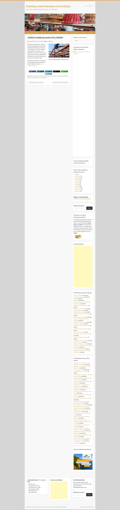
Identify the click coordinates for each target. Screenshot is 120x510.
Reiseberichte (51, 32)
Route (54, 75)
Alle (46, 41)
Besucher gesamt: (32, 489)
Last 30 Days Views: (32, 485)
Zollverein (44, 77)
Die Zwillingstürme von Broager (35, 82)
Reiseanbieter (66, 32)
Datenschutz (83, 32)
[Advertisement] (83, 267)
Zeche (40, 77)
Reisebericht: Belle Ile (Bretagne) (81, 305)
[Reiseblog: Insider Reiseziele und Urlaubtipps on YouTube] (89, 6)
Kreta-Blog (77, 184)
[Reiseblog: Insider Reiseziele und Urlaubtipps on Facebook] (85, 6)
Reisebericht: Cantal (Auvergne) (81, 337)
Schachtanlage (65, 75)
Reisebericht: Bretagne (79, 297)
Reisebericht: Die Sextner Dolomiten (82, 325)
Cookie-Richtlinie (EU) (78, 310)
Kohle (47, 75)
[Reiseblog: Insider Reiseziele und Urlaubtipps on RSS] (93, 6)
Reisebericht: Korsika (78, 323)
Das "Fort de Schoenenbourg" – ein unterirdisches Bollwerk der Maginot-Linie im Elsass (83, 421)
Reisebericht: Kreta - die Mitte (80, 322)
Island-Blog (77, 182)
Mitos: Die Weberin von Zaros (80, 404)
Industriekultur (43, 75)
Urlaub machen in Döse (79, 369)
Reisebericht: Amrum (78, 332)
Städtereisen (77, 191)
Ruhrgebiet (58, 75)
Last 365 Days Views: (33, 487)
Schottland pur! (78, 189)
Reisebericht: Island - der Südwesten (82, 313)
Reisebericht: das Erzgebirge (80, 317)
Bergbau (31, 75)
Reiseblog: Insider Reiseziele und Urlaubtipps (48, 6)
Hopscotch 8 (43, 32)
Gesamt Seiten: (31, 492)
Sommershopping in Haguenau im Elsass (83, 398)
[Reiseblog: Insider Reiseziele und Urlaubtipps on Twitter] (87, 6)
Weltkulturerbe (35, 77)
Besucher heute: (31, 484)
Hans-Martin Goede (32, 41)
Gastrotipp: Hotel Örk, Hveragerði (61, 82)
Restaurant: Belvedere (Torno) (80, 343)
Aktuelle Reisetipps (35, 32)
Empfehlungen (77, 177)
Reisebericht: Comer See (79, 348)
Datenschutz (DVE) (78, 295)
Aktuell (75, 298)
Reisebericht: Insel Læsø (79, 312)
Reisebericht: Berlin (78, 342)
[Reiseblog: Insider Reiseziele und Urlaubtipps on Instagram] (91, 6)
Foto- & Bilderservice (74, 32)
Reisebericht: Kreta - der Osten (80, 340)
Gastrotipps (77, 179)
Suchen (89, 208)
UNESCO (30, 77)
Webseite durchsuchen (78, 492)
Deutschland (36, 75)
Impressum (90, 32)
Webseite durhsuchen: (79, 205)
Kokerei (51, 75)
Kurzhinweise (77, 186)
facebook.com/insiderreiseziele (82, 199)
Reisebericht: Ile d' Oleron (79, 308)
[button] (32, 71)
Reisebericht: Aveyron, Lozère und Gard (82, 333)
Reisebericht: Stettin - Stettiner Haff (81, 328)
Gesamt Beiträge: (32, 490)
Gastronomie (58, 32)
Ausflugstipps (50, 41)
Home (28, 32)
